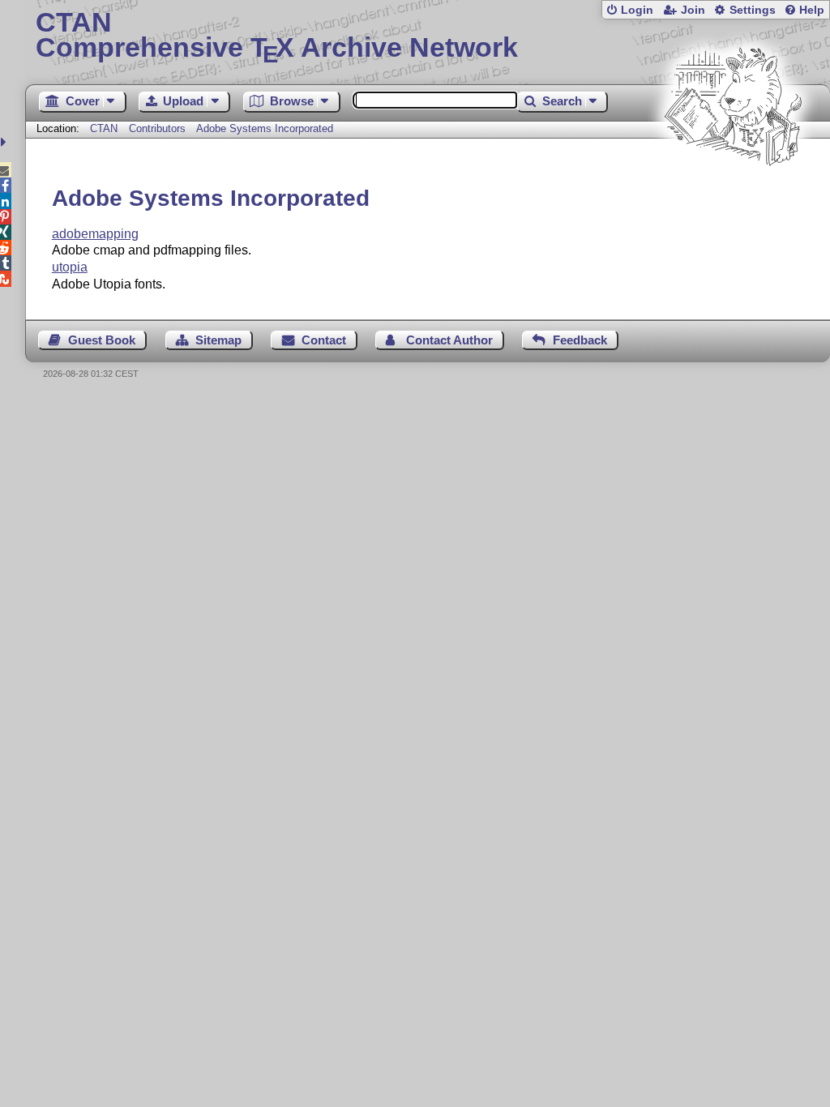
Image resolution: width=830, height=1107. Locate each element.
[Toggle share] (5, 142)
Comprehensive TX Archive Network (277, 36)
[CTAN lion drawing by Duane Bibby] (733, 196)
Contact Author (449, 340)
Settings (752, 10)
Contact (324, 340)
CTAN (104, 128)
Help (811, 10)
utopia (70, 267)
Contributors (157, 128)
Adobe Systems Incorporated (264, 128)
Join (693, 10)
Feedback (580, 340)
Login (637, 10)
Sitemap (218, 340)
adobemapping (95, 234)
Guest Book (101, 340)
